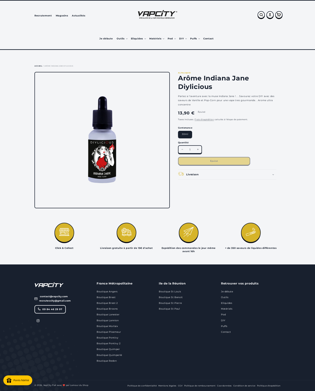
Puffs (224, 326)
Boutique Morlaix (107, 326)
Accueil (38, 66)
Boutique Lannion (108, 320)
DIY (223, 320)
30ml (185, 134)
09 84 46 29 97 (52, 309)
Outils (225, 297)
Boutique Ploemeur (109, 331)
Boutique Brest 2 (107, 303)
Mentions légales (167, 385)
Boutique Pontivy (107, 337)
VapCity (47, 385)
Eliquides (226, 303)
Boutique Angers (107, 291)
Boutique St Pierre (170, 303)
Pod (223, 314)
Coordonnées (224, 385)
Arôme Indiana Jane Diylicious (58, 66)
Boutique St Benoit (171, 297)
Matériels (226, 308)
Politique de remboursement (200, 385)
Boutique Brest (106, 297)
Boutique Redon (107, 360)
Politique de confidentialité (142, 385)
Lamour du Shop (79, 385)
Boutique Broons (107, 308)
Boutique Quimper (108, 349)
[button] (122, 38)
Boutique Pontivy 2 (109, 343)
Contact (226, 331)
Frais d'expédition (204, 119)
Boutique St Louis (170, 291)
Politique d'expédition (269, 385)
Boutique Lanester (108, 314)
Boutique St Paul (169, 308)
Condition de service (244, 385)
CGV (180, 385)
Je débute (227, 291)
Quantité (183, 142)
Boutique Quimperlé (109, 355)
